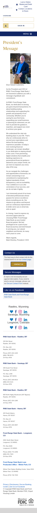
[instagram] (20, 311)
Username (7, 15)
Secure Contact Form (14, 283)
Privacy (6, 484)
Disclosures (14, 484)
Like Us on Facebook (17, 487)
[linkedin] (25, 311)
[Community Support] (11, 311)
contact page (26, 259)
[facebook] (15, 311)
